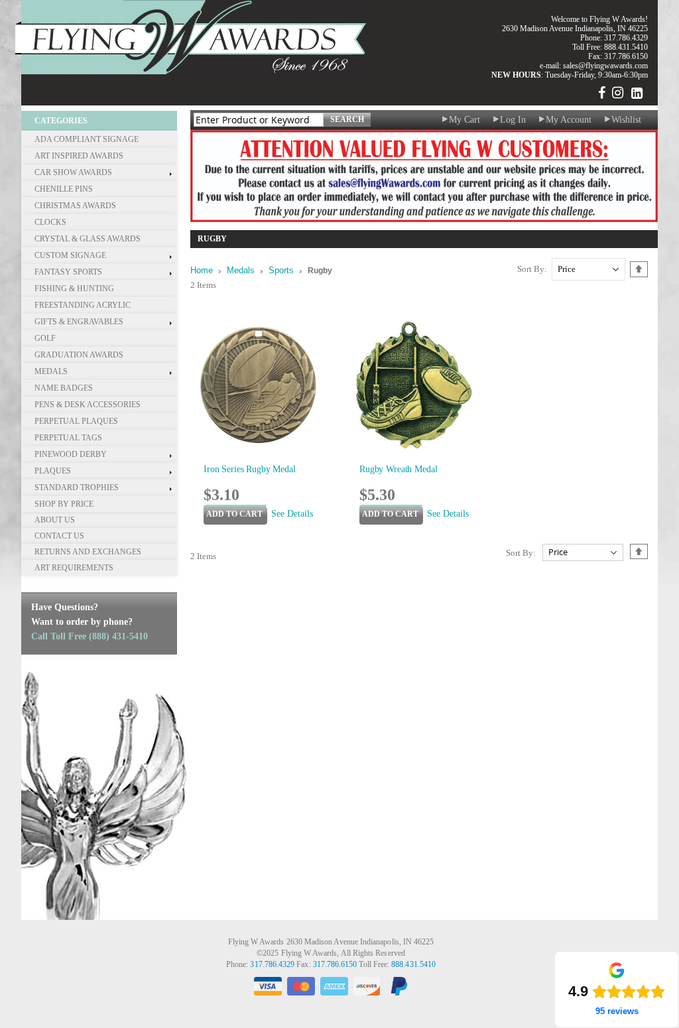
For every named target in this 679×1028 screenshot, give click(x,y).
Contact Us (59, 536)
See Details (292, 514)
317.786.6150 (335, 964)
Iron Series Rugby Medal (250, 469)
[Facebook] (601, 94)
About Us (54, 520)
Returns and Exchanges (87, 551)
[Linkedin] (636, 94)
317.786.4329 (626, 37)
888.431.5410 (626, 47)
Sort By (530, 269)
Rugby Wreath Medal (398, 469)
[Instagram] (617, 94)
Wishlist (626, 120)
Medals (241, 270)
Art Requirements (73, 567)
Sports (281, 270)
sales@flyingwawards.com (605, 65)
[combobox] (259, 120)
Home (201, 270)
